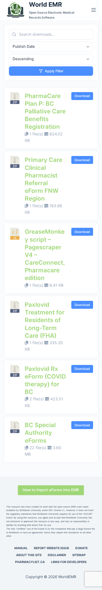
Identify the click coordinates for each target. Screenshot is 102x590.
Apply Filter (54, 71)
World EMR (45, 4)
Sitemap (79, 555)
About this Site (29, 555)
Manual (21, 548)
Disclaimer (57, 555)
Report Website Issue (51, 548)
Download (82, 96)
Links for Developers (69, 562)
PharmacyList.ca (30, 562)
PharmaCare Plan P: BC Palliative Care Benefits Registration (45, 111)
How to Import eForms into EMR (51, 489)
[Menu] (93, 10)
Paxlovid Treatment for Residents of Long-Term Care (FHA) (45, 320)
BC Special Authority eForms (40, 432)
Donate (81, 548)
